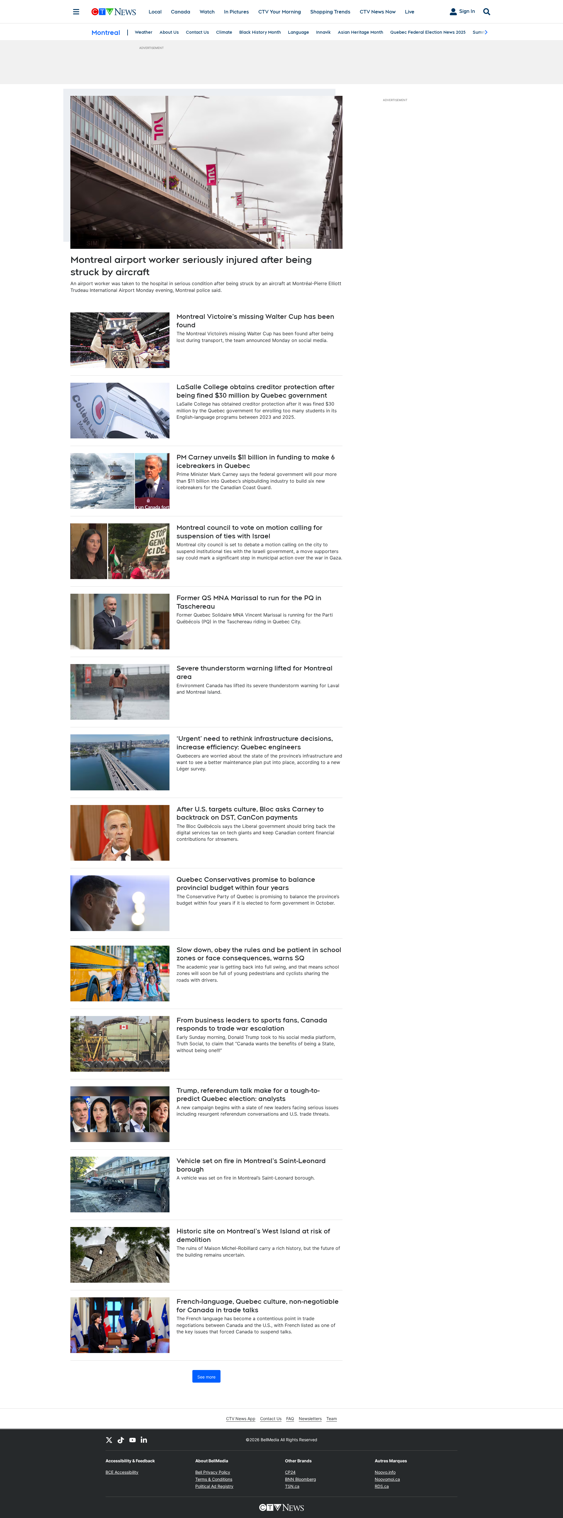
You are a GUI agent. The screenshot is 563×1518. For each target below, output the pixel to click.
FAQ (290, 1418)
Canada (180, 12)
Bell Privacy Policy (212, 1472)
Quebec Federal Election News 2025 (428, 32)
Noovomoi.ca (387, 1479)
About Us (169, 32)
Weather (143, 32)
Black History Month (260, 32)
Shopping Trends (330, 12)
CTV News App (240, 1418)
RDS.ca (382, 1486)
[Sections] (76, 12)
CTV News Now (378, 12)
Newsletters (310, 1418)
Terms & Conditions (213, 1479)
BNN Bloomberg (300, 1479)
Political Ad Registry (214, 1486)
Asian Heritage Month (360, 32)
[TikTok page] (120, 1439)
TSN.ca (292, 1486)
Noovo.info (385, 1472)
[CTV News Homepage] (113, 11)
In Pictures (236, 12)
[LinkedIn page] (144, 1439)
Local (155, 12)
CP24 (290, 1472)
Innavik (323, 32)
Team (331, 1418)
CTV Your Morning (279, 12)
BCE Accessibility (122, 1472)
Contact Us (197, 32)
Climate (224, 32)
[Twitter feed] (109, 1439)
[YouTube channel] (132, 1439)
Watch (207, 12)
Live (409, 12)
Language (298, 32)
